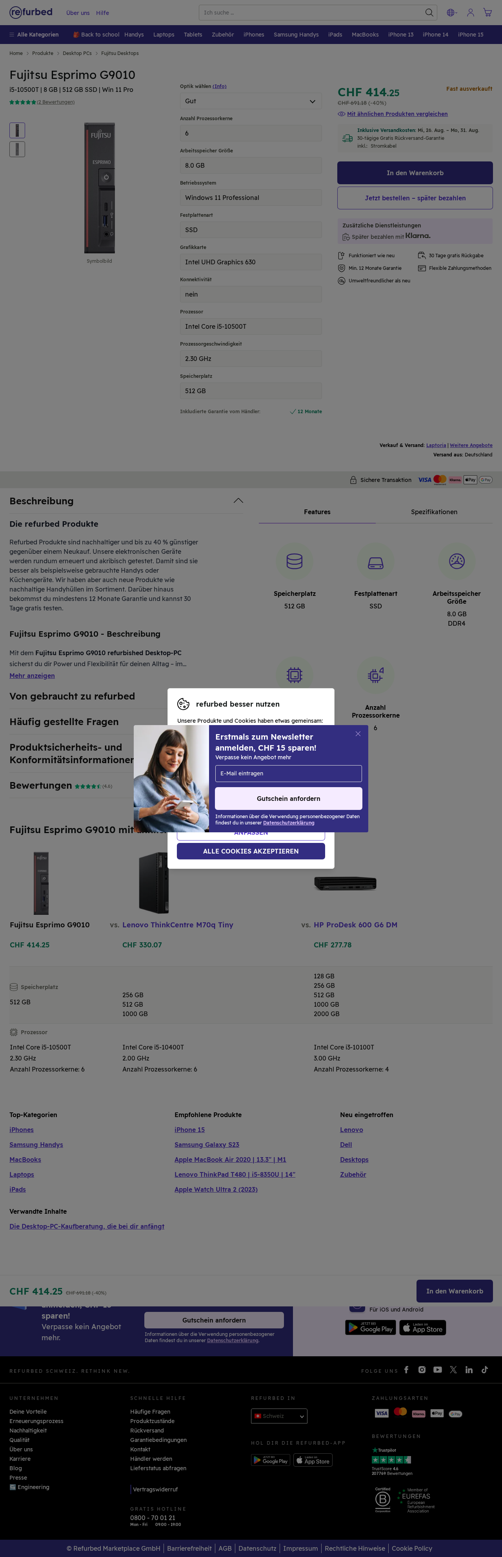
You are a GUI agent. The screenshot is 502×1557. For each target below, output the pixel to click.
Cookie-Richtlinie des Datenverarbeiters (232, 795)
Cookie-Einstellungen (216, 778)
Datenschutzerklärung (239, 786)
